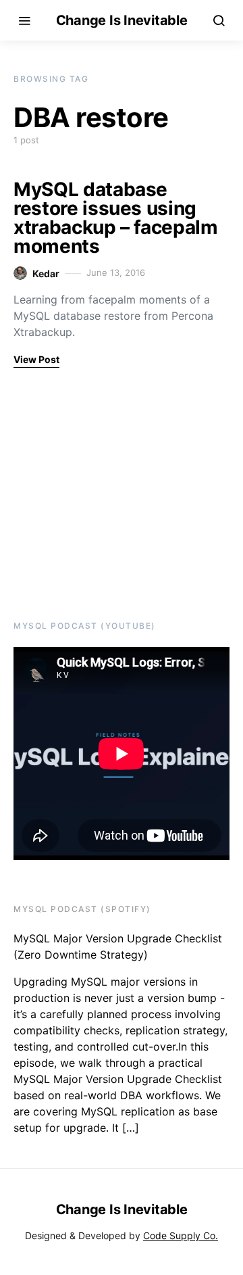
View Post (36, 359)
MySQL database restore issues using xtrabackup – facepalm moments (116, 218)
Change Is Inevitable (122, 20)
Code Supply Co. (180, 1235)
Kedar (45, 273)
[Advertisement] (98, 492)
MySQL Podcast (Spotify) (82, 909)
